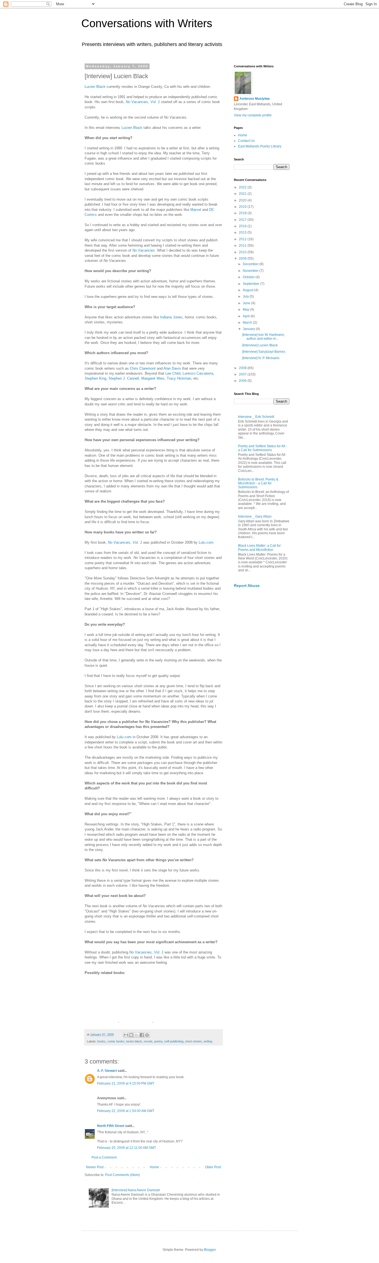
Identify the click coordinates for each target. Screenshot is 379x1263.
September (251, 284)
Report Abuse (247, 585)
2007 (243, 374)
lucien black (134, 1041)
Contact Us (246, 141)
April (247, 316)
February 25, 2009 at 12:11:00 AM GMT (126, 1148)
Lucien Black (95, 87)
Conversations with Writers (146, 23)
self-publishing (173, 1041)
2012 (243, 239)
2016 (243, 226)
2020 (243, 200)
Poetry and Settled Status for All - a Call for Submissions (262, 448)
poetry (158, 1041)
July (246, 296)
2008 (243, 368)
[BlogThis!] (131, 1035)
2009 (243, 258)
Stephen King (95, 378)
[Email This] (126, 1035)
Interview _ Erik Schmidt (256, 417)
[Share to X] (136, 1035)
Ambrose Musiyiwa (254, 99)
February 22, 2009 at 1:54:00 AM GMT (125, 1111)
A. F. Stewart (107, 1071)
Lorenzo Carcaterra (198, 373)
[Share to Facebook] (142, 1035)
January (249, 329)
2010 (243, 252)
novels (148, 1041)
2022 (243, 187)
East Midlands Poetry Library (259, 146)
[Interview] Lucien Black (260, 345)
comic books (116, 1041)
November (251, 271)
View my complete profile (253, 115)
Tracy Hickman (179, 378)
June (247, 303)
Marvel (195, 210)
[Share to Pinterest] (147, 1035)
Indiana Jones (171, 317)
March (248, 322)
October (249, 277)
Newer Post (94, 1167)
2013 (243, 232)
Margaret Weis (153, 378)
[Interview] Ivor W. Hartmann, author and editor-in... (263, 337)
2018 (243, 213)
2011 (243, 245)
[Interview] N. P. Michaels (260, 358)
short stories (193, 1041)
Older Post (213, 1167)
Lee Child (172, 373)
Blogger (210, 1250)
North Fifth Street (110, 1126)
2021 (243, 194)
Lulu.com (206, 542)
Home (154, 1167)
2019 (243, 207)
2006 (243, 381)
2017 (243, 220)
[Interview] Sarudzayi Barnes (263, 352)
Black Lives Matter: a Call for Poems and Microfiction (259, 547)
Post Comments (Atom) (122, 1175)
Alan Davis (172, 368)
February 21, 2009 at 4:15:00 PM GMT (125, 1083)
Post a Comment (104, 1157)
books (101, 1041)
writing (208, 1041)
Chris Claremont (143, 368)
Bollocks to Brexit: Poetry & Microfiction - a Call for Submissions (258, 483)
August (248, 290)
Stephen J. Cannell (123, 378)
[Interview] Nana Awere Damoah (136, 1190)
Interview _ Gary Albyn (255, 516)
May (246, 309)
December (251, 264)
